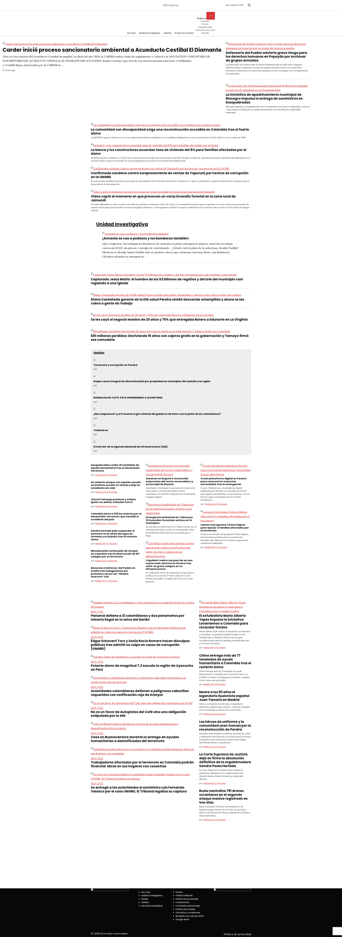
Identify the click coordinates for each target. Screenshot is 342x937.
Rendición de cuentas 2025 (190, 916)
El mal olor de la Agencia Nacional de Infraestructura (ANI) (131, 446)
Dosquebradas (205, 27)
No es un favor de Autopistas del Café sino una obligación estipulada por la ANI (138, 714)
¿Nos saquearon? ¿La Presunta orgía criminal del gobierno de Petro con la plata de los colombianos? (157, 414)
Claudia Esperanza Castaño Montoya (117, 434)
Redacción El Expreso (106, 475)
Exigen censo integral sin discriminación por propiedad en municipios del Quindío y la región (152, 381)
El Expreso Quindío (184, 33)
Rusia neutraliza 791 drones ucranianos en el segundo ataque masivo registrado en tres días (223, 796)
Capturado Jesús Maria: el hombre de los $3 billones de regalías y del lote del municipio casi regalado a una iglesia (167, 281)
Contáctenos (182, 902)
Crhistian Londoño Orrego (111, 401)
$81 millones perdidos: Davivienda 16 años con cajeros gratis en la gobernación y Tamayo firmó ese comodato (170, 338)
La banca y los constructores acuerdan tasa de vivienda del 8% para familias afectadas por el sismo (168, 152)
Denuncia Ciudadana (152, 905)
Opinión (168, 33)
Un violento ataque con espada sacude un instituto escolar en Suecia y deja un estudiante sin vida (116, 485)
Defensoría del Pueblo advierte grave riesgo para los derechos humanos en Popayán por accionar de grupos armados (266, 57)
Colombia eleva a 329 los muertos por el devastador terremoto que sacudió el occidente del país (116, 516)
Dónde (144, 898)
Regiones (201, 18)
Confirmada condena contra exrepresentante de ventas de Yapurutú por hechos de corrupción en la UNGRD (169, 175)
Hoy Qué (131, 33)
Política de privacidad (187, 898)
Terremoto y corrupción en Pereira (115, 365)
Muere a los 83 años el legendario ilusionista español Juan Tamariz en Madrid (224, 696)
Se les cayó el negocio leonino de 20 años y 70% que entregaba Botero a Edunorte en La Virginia (169, 319)
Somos (179, 892)
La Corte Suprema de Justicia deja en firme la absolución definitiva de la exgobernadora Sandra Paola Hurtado (225, 760)
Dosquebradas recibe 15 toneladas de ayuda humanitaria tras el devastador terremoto (115, 467)
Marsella (205, 33)
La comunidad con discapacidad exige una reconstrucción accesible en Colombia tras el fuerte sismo (170, 131)
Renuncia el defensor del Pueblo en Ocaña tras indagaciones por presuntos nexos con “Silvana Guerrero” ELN (113, 572)
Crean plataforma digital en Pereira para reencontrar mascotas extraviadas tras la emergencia (223, 481)
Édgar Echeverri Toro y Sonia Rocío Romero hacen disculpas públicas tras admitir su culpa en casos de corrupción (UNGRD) (140, 645)
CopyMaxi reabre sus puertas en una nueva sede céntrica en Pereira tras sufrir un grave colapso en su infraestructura (169, 565)
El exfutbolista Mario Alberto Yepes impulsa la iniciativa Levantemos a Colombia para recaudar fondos (223, 621)
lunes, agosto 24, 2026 (234, 5)
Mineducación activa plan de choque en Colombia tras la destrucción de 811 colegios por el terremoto (115, 553)
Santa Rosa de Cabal (205, 30)
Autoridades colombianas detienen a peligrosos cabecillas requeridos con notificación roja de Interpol (140, 693)
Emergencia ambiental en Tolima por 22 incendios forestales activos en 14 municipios (169, 520)
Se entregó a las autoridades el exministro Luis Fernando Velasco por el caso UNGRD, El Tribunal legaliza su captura (139, 789)
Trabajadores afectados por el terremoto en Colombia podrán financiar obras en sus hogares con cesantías (142, 764)
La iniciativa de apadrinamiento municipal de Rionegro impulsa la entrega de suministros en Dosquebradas (264, 98)
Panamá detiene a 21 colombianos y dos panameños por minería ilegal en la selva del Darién (137, 617)
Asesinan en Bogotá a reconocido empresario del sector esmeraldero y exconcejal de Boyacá (169, 481)
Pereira (205, 24)
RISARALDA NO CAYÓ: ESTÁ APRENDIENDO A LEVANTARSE (128, 397)
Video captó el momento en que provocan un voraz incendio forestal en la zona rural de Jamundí (163, 198)
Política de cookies (185, 909)
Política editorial (184, 895)
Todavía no (101, 430)
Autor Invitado (105, 369)
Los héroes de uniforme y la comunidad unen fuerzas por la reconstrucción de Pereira (225, 725)
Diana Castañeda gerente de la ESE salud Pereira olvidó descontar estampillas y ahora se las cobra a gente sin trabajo (167, 301)
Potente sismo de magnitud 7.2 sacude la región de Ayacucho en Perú (142, 667)
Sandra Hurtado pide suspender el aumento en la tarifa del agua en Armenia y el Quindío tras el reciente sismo (114, 535)
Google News (182, 919)
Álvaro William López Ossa (111, 418)
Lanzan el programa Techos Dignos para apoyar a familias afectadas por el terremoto (225, 527)
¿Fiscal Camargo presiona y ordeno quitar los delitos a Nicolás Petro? (113, 501)
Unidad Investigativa (149, 33)
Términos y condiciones (188, 912)
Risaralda (205, 21)
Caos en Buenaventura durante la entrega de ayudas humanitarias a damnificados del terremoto (135, 739)
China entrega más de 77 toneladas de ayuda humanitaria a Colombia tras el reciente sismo (225, 661)
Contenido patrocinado (188, 905)
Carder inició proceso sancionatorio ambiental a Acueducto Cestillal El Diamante (112, 50)
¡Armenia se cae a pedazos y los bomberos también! (145, 238)
